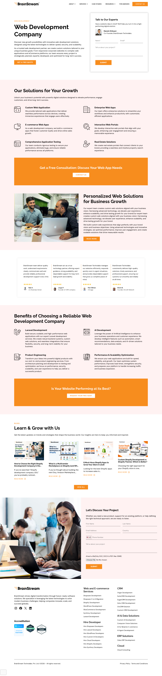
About (71, 4)
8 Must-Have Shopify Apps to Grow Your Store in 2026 (96, 463)
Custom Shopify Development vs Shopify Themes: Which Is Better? (132, 461)
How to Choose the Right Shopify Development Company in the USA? (28, 465)
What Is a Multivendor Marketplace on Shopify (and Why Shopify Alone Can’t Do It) (63, 465)
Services (82, 4)
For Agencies (124, 4)
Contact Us (140, 4)
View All (81, 487)
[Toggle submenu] (74, 4)
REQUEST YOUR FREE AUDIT (81, 396)
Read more (18, 479)
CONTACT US (81, 175)
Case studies (97, 4)
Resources (110, 4)
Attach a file (90, 556)
